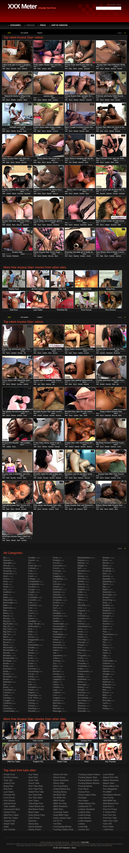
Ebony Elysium (35, 827)
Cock (30, 573)
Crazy (31, 594)
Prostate (82, 663)
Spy (104, 587)
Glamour (57, 592)
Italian (55, 650)
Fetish (117, 162)
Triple (105, 650)
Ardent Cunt (9, 783)
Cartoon (7, 692)
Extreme (32, 669)
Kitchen (56, 671)
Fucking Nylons (85, 786)
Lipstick (56, 700)
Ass (53, 384)
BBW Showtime (60, 806)
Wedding (106, 687)
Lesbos (81, 824)
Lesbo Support (84, 821)
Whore (105, 692)
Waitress (106, 682)
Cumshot (19, 99)
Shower (105, 557)
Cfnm (5, 706)
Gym (55, 608)
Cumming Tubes (60, 812)
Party (80, 629)
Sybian (105, 618)
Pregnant (82, 655)
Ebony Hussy (59, 777)
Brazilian (7, 669)
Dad (30, 616)
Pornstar (119, 68)
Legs (55, 690)
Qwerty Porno (10, 803)
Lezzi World (108, 774)
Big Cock (50, 256)
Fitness (31, 706)
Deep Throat (34, 624)
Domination (33, 645)
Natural (81, 587)
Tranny (105, 647)
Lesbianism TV (85, 806)
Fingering (55, 131)
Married (56, 708)
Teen (104, 629)
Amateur (71, 446)
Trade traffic (85, 842)
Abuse (74, 848)
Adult (6, 827)
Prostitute (82, 666)
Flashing (32, 708)
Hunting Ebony (60, 792)
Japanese (57, 655)
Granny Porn (84, 792)
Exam (30, 663)
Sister (105, 560)
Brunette (13, 68)
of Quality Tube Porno (47, 8)
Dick (30, 629)
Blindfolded (8, 650)
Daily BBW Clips (60, 815)
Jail (54, 653)
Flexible (31, 711)
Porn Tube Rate (36, 786)
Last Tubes (9, 792)
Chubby (31, 557)
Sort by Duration (59, 25)
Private (81, 661)
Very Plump (108, 798)
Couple (89, 256)
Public (80, 669)
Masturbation (84, 557)
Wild (104, 698)
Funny (56, 573)
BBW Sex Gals (60, 803)
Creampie (32, 597)
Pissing (81, 642)
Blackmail (7, 647)
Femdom (32, 687)
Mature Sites (108, 783)
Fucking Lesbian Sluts (63, 829)
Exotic (31, 666)
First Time (32, 698)
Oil (79, 602)
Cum (30, 602)
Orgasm (81, 610)
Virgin (105, 676)
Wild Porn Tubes (11, 815)
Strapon (55, 352)
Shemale (82, 711)
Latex (55, 682)
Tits (25, 352)
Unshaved (107, 666)
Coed (30, 576)
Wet (104, 690)
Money (81, 576)
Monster (81, 579)
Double (31, 647)
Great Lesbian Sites (87, 795)
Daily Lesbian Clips (62, 818)
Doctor (31, 637)
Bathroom (7, 608)
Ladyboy (57, 679)
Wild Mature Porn (111, 803)
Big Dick (7, 631)
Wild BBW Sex (109, 800)
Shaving (81, 708)
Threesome (109, 352)
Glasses (57, 594)
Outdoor (81, 618)
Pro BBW (107, 792)
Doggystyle (83, 224)
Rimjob (81, 690)
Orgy (80, 613)
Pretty (80, 658)
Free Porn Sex (109, 815)
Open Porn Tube (110, 821)
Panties (81, 624)
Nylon (80, 597)
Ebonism (33, 821)
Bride (5, 671)
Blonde (6, 653)
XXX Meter (22, 6)
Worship (106, 700)
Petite (80, 637)
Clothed (31, 568)
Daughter (32, 621)
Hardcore (24, 68)
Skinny (105, 563)
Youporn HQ (9, 821)
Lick (55, 695)
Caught (6, 700)
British (6, 674)
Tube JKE (107, 824)
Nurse (80, 594)
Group (56, 605)
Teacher (106, 624)
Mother (81, 581)
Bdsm (39, 193)
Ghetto (56, 587)
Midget (81, 565)
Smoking (106, 571)
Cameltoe (7, 690)
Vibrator (106, 671)
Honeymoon (58, 626)
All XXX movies (11, 777)
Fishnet (31, 700)
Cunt (30, 608)
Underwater (107, 661)
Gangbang (57, 579)
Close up (55, 193)
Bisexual (7, 639)
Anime (6, 579)
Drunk (31, 650)
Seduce (81, 703)
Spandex (106, 579)
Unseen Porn (10, 812)
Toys (104, 645)
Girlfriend (57, 589)
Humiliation (58, 634)
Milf (79, 568)
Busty (19, 68)
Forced (56, 563)
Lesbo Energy (84, 815)
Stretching (107, 600)
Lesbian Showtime (86, 809)
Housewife (27, 193)
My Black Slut (59, 795)
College (31, 579)
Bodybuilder (8, 658)
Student (106, 605)
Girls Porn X (108, 806)
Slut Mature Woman (112, 795)
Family (31, 676)
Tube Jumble (9, 806)
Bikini (119, 224)
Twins (105, 653)
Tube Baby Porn (36, 803)
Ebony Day (34, 824)
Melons (81, 563)
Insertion (57, 645)
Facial (86, 162)
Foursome (57, 565)
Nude (80, 592)
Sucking (106, 608)
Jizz (55, 663)
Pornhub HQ (9, 795)
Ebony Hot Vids (60, 774)
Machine (57, 703)
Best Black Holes (36, 809)
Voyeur (105, 679)
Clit (29, 563)
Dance (31, 618)
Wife (104, 695)
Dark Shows (34, 818)
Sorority (106, 576)
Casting (6, 698)
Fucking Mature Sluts (87, 777)
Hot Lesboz (83, 800)
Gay (55, 581)
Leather (56, 687)
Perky (80, 634)
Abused (6, 560)
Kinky (55, 666)
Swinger (106, 616)
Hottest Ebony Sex (61, 789)
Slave (105, 565)
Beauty (6, 618)
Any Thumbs (9, 829)
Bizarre (6, 642)
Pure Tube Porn (36, 789)
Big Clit (6, 626)
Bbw (5, 610)
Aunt (5, 594)
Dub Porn (8, 789)
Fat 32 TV (57, 821)
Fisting (31, 703)
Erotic (31, 658)
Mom (80, 573)
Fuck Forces (9, 798)
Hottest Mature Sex (86, 803)
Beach (6, 616)
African (6, 565)
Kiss (55, 669)
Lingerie (56, 698)
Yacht (105, 703)
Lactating (57, 676)
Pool (80, 647)
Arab (5, 584)
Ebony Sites (58, 783)
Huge (55, 631)
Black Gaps (34, 812)
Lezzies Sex (83, 829)
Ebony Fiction (35, 829)
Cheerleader (9, 711)
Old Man (82, 605)
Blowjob (107, 68)
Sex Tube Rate (35, 795)
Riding (25, 99)
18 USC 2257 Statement (61, 848)
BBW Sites (58, 809)
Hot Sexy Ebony (60, 786)
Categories (15, 25)
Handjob (81, 193)
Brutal (6, 679)
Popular (30, 25)
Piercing (81, 639)
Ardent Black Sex (36, 806)
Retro (80, 682)
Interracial (87, 68)
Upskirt (105, 669)
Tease (105, 626)
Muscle (81, 584)
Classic (31, 560)
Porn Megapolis (110, 789)
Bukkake (7, 682)
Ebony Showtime (61, 780)
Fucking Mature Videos (88, 780)
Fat (29, 682)
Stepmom (106, 592)
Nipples (81, 589)
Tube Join (8, 780)
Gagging (57, 576)
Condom (32, 587)
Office (80, 600)
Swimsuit (106, 613)
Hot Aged (82, 798)
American (7, 573)
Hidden (56, 621)
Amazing (82, 256)
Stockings (56, 224)
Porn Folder (108, 827)
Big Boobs (15, 256)
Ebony (8, 68)
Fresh (43, 25)
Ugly (104, 655)
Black (49, 68)
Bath (5, 605)
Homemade (58, 624)
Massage (57, 711)
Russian (81, 692)
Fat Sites (57, 824)
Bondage (7, 661)
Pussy (14, 446)
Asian (5, 587)
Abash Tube (9, 824)
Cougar (31, 589)
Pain (80, 621)
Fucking (56, 571)
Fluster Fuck (9, 774)
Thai (104, 631)
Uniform (106, 663)
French (56, 568)
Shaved (81, 706)
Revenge (82, 684)
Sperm (105, 584)
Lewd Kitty (83, 827)
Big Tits (6, 634)
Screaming (83, 698)
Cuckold (32, 600)
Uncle (105, 658)
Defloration (33, 626)
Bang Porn (8, 786)
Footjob (56, 560)
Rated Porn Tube (36, 792)
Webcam (106, 684)
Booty (6, 666)
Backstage (8, 602)
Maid (55, 706)
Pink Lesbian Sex (111, 786)
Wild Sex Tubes (11, 818)
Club (30, 571)
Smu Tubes (34, 800)
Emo (30, 655)
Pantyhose (83, 626)
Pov (79, 653)
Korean (56, 674)
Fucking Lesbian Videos (89, 774)
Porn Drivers (9, 800)
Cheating (7, 708)
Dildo (81, 415)
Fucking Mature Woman (89, 783)
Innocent (57, 642)
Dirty (30, 634)
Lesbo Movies (84, 818)
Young (105, 708)
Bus (5, 684)
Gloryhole (57, 597)
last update (24, 33)
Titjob (104, 639)
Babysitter (8, 600)
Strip (104, 602)
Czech (31, 613)
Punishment (83, 671)
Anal (70, 162)
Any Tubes (33, 774)
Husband (57, 637)
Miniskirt (82, 571)
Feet (30, 684)
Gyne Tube (33, 780)
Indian (55, 639)
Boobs (6, 663)
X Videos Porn (109, 812)
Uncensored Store (12, 809)
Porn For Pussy (110, 809)
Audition (7, 592)
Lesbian (44, 68)
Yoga (104, 706)
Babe (39, 68)
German (56, 584)
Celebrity (7, 703)
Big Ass (90, 224)
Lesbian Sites (84, 812)
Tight (104, 637)
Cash (5, 695)
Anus (5, 581)
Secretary (82, 700)
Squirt (105, 589)
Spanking (106, 581)
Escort (31, 661)
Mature (14, 193)
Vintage (105, 674)
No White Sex (59, 798)
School (81, 695)
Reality (81, 676)
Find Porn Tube (110, 818)
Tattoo (105, 621)
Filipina (31, 692)
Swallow (106, 610)
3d (4, 557)
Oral (80, 608)
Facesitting (33, 671)
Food (55, 557)
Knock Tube (34, 783)
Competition (33, 581)
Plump (81, 645)
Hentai (56, 618)
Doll (30, 642)
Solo (104, 573)
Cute (30, 610)
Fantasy (32, 679)
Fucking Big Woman (62, 827)
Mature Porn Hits (110, 777)
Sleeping (106, 568)
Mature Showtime (111, 780)
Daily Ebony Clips (37, 815)
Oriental (81, 616)
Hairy (55, 610)
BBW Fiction (59, 800)
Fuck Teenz (83, 789)
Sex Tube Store (35, 798)
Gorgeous (57, 600)
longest (39, 33)
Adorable (7, 563)
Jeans (55, 658)
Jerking (56, 661)
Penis (80, 631)
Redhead (82, 679)
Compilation (33, 584)
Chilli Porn (108, 829)
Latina (119, 446)
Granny (56, 602)
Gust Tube (33, 777)
